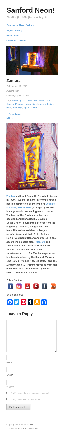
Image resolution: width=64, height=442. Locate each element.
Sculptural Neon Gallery (20, 25)
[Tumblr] (44, 286)
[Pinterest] (36, 286)
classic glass (18, 100)
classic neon (32, 100)
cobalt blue (44, 100)
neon (8, 107)
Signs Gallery (14, 30)
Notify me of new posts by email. (26, 399)
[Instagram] (19, 286)
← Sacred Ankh (13, 114)
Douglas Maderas (14, 103)
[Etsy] (53, 286)
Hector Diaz (30, 103)
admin (16, 90)
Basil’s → (10, 117)
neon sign (17, 107)
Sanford (41, 241)
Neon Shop (12, 35)
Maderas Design (45, 103)
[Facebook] (10, 286)
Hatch (36, 428)
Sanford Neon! (30, 10)
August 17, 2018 (19, 86)
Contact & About (16, 41)
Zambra (33, 107)
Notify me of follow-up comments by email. (30, 393)
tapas (26, 107)
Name (9, 362)
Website (10, 386)
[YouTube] (27, 286)
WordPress (23, 428)
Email (9, 374)
